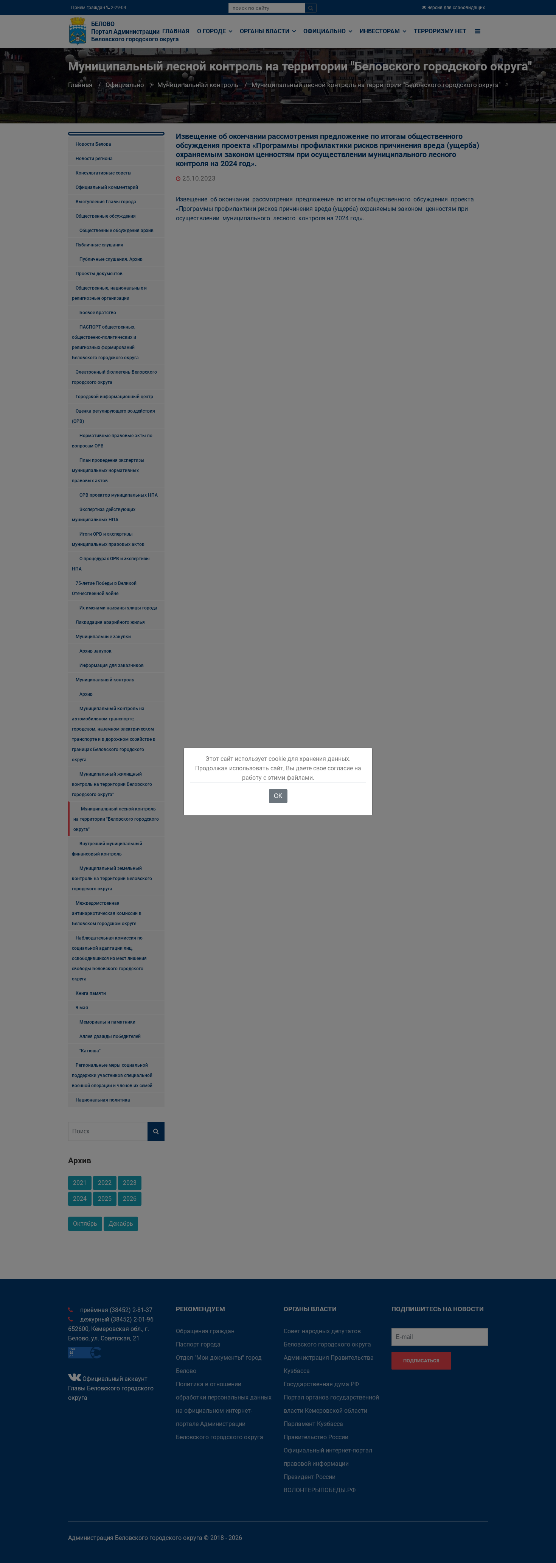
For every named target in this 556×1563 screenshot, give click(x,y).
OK (278, 796)
